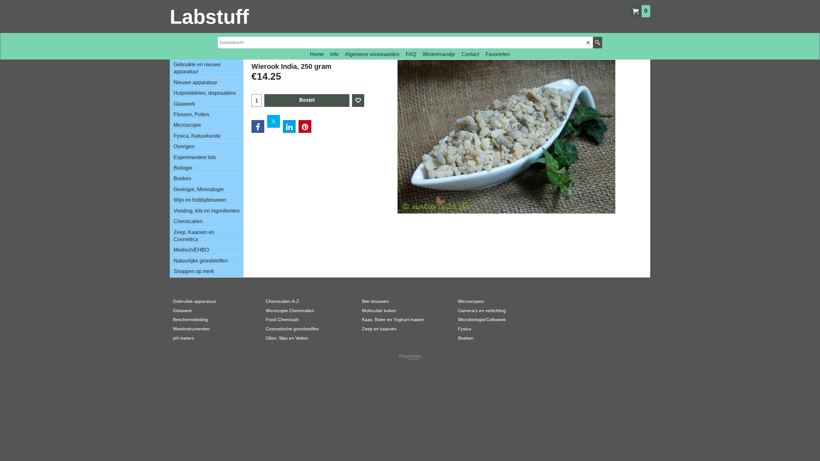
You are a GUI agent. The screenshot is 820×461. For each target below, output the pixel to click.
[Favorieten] (358, 100)
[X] (273, 121)
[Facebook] (257, 126)
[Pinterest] (305, 126)
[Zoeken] (597, 42)
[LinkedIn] (289, 126)
